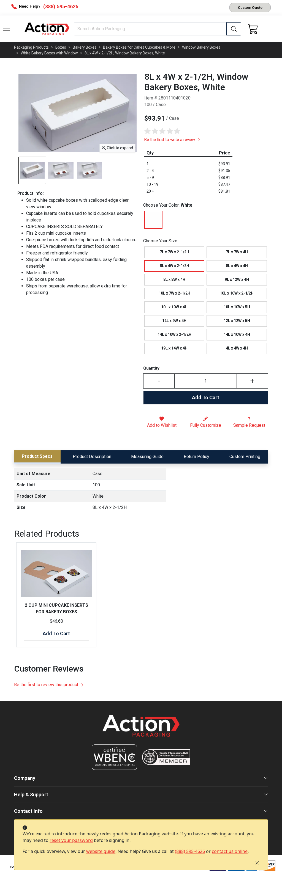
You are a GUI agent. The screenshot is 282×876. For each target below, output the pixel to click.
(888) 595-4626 (190, 851)
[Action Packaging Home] (141, 729)
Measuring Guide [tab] (147, 456)
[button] (6, 28)
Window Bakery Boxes (201, 47)
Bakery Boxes (84, 47)
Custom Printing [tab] (244, 456)
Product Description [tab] (92, 456)
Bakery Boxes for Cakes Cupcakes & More (139, 47)
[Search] (233, 28)
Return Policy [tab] (196, 456)
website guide (100, 851)
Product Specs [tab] (37, 456)
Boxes (60, 47)
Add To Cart (205, 397)
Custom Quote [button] (250, 7)
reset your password (71, 840)
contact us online (230, 851)
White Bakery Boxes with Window (49, 53)
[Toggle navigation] (6, 28)
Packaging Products (31, 47)
